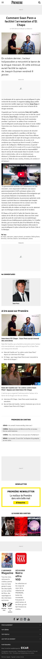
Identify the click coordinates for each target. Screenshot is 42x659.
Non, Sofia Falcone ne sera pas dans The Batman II (21, 435)
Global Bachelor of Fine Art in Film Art (28, 651)
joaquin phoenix (18, 236)
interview (10, 238)
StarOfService (4, 653)
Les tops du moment (8, 639)
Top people (5, 634)
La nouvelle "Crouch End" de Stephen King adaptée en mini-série (21, 439)
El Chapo (3, 236)
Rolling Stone (35, 236)
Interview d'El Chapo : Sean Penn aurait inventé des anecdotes (20, 339)
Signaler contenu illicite (17, 657)
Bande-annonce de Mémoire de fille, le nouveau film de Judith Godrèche (20, 430)
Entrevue (3, 238)
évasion (15, 238)
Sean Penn (34, 104)
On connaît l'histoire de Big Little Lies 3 (17, 425)
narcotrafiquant (23, 238)
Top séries (5, 629)
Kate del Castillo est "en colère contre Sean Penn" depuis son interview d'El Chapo (18, 389)
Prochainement (7, 625)
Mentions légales (5, 657)
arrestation (27, 236)
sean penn (10, 236)
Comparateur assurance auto (9, 651)
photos (31, 238)
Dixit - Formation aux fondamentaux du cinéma (21, 653)
